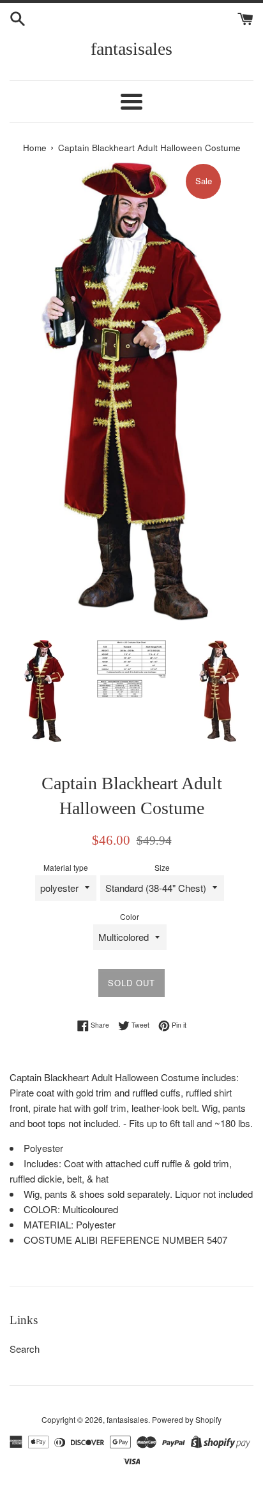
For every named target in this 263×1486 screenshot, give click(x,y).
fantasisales (131, 49)
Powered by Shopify (187, 1419)
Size (162, 867)
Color (129, 916)
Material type (65, 867)
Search (25, 1348)
